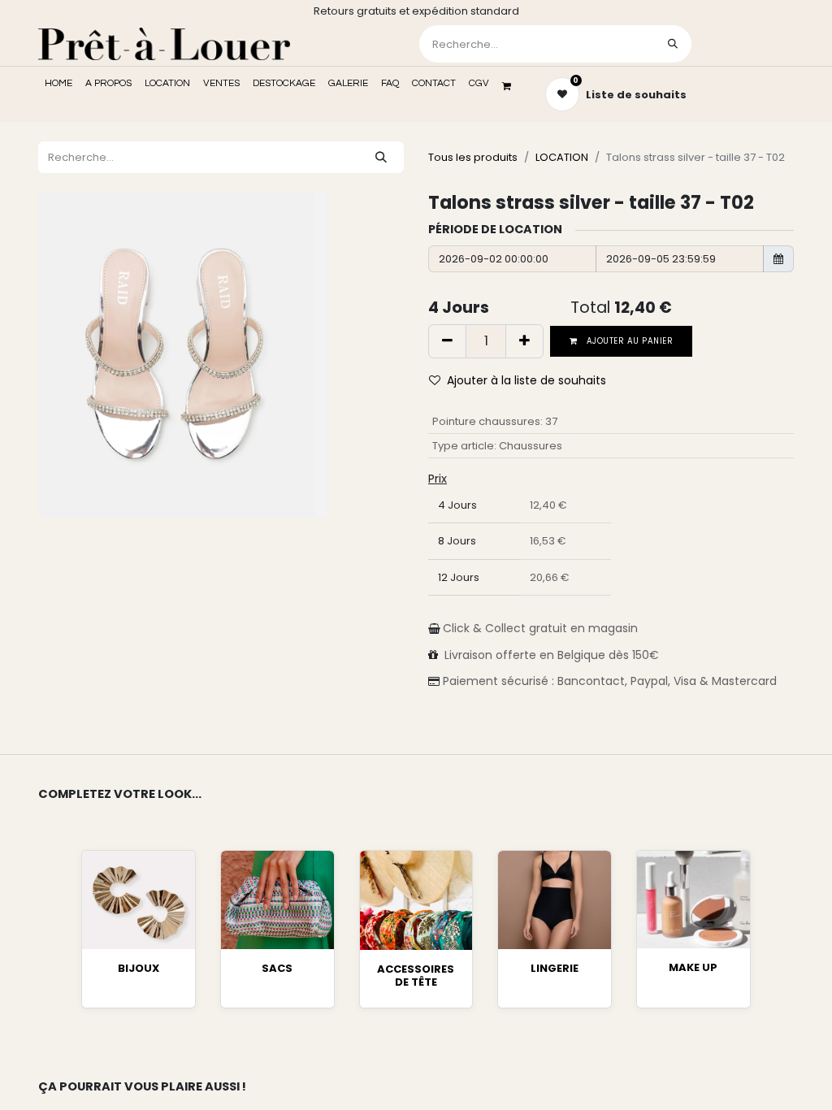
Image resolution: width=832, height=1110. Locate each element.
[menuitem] (58, 84)
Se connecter (744, 43)
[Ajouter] (524, 341)
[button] (524, 381)
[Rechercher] (672, 44)
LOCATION (561, 157)
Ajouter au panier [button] (629, 341)
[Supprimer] (447, 341)
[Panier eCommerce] (512, 86)
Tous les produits (473, 157)
